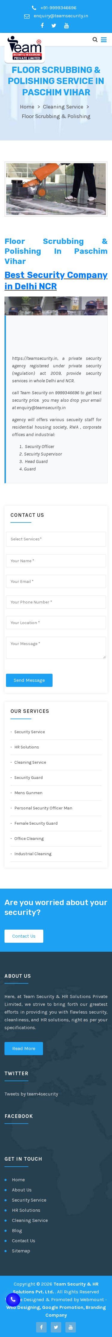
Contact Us (24, 936)
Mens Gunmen (27, 792)
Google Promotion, (63, 1307)
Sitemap (21, 1251)
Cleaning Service (63, 106)
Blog (17, 1230)
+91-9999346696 (57, 7)
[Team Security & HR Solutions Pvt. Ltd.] (24, 48)
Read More (23, 1048)
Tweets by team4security (31, 1094)
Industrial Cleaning (32, 853)
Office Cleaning (28, 838)
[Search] (95, 39)
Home (27, 106)
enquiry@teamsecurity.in (60, 16)
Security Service (29, 731)
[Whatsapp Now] (13, 1300)
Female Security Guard (35, 823)
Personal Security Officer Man (42, 808)
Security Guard (28, 777)
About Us (22, 1190)
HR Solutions (26, 747)
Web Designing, (23, 1307)
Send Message (29, 680)
